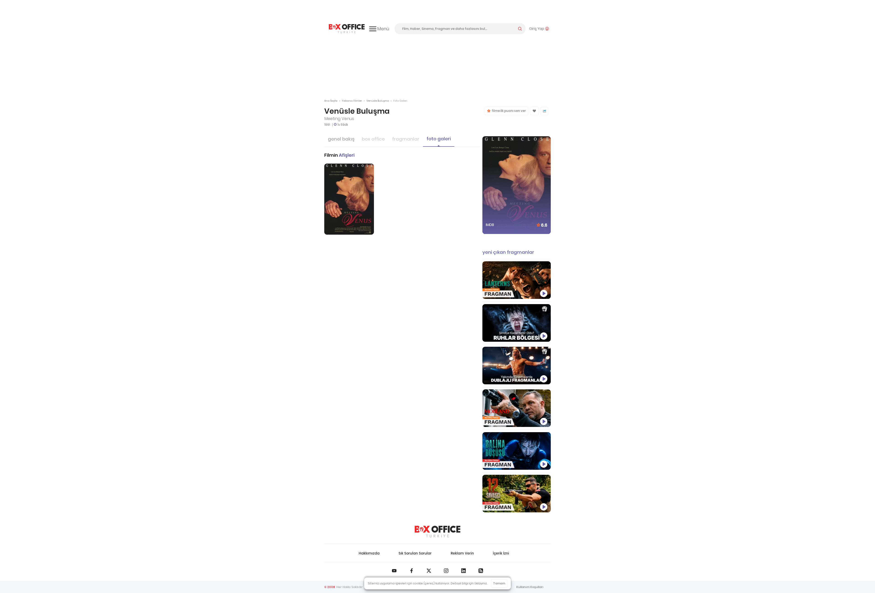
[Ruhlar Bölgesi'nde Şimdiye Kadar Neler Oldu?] (516, 323)
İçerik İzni (501, 553)
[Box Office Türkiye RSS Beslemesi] (481, 571)
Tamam (499, 583)
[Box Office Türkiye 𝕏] (429, 571)
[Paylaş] (544, 111)
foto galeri (439, 139)
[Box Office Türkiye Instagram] (446, 571)
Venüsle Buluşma (377, 101)
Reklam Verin (462, 553)
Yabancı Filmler (352, 101)
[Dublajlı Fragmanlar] (516, 365)
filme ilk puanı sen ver (508, 111)
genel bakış (341, 139)
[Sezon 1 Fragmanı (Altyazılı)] (516, 280)
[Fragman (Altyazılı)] (516, 451)
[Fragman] (516, 493)
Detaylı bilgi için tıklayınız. (469, 583)
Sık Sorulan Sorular (415, 553)
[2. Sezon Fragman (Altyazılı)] (516, 408)
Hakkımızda (369, 553)
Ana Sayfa (330, 101)
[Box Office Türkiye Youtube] (394, 571)
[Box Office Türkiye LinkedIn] (463, 571)
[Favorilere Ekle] (534, 111)
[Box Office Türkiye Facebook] (412, 571)
